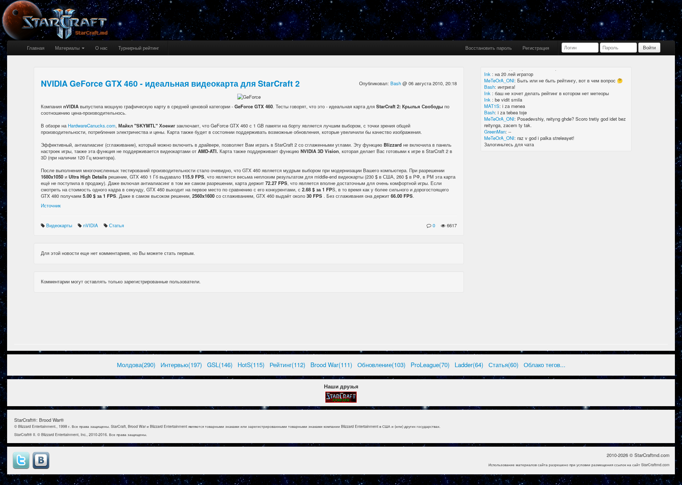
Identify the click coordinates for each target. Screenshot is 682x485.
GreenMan (494, 131)
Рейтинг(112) (287, 364)
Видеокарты (60, 225)
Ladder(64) (469, 364)
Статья (117, 225)
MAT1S (491, 106)
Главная (35, 47)
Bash (396, 83)
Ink (488, 74)
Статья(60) (503, 364)
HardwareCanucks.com (91, 125)
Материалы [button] (68, 47)
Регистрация (536, 47)
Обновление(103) (381, 364)
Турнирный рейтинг (138, 47)
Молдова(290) (136, 364)
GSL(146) (220, 364)
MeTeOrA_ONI (499, 80)
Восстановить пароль (488, 47)
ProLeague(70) (430, 364)
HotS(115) (251, 364)
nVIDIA (91, 225)
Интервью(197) (181, 364)
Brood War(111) (331, 364)
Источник (51, 205)
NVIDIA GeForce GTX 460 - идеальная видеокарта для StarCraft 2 (170, 83)
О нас (101, 47)
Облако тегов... (544, 364)
